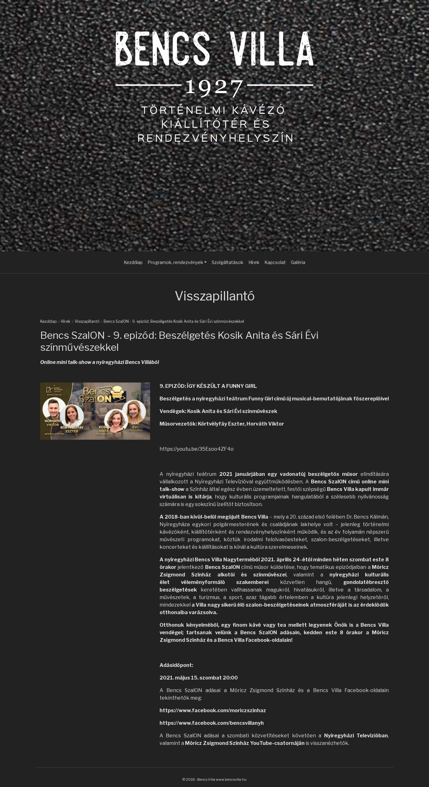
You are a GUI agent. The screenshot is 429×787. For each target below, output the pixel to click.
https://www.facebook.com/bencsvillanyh (212, 723)
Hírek (253, 262)
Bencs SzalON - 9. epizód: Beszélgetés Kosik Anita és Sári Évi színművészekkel (174, 321)
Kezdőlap (133, 262)
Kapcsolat (275, 262)
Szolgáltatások (227, 262)
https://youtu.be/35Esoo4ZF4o (197, 449)
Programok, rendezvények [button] (175, 262)
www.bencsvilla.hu (231, 779)
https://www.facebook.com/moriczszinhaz (213, 710)
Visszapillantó (87, 321)
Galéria (298, 262)
